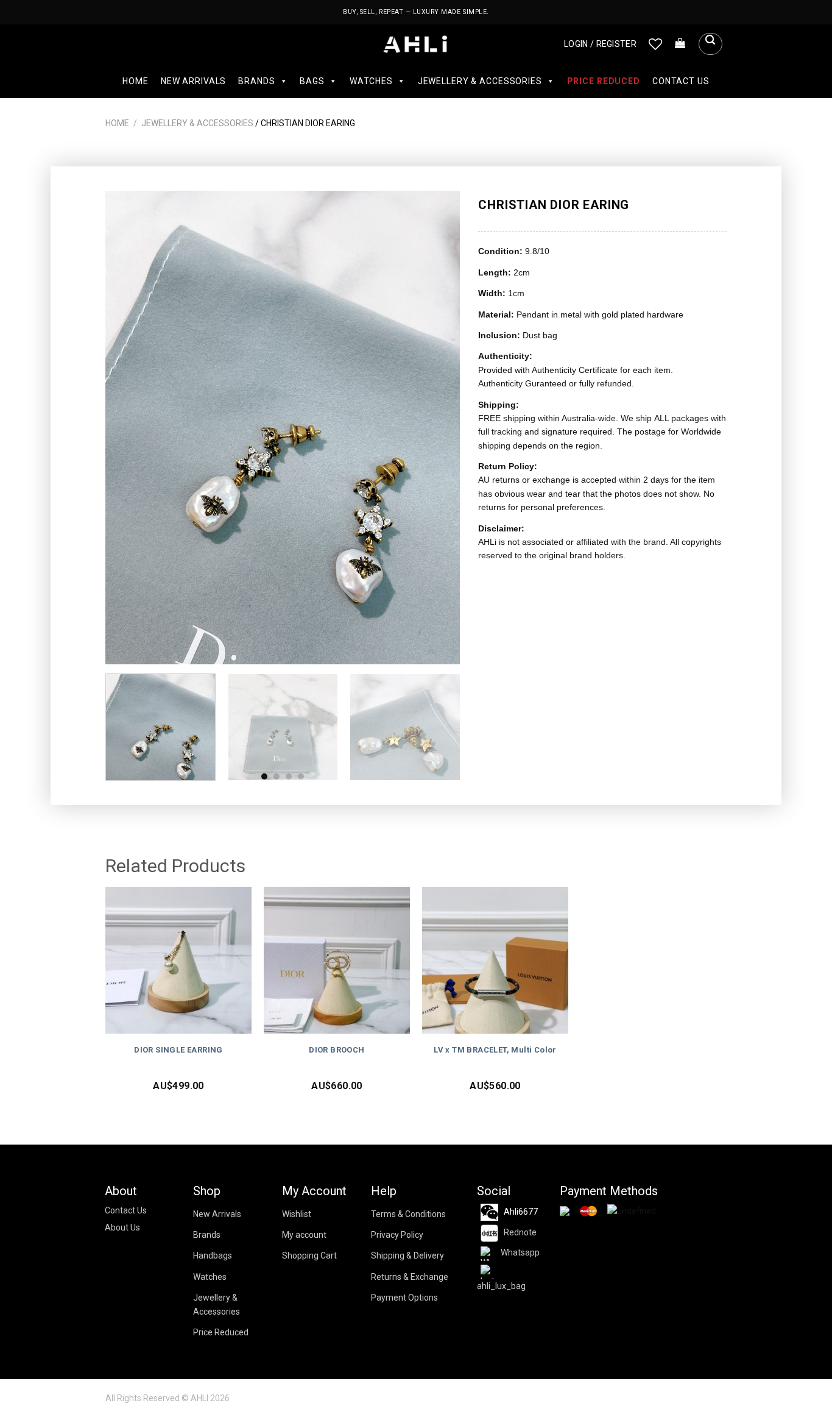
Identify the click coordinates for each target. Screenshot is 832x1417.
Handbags (212, 1255)
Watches (371, 81)
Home (135, 81)
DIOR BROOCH (336, 1049)
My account (304, 1235)
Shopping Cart (309, 1255)
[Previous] (128, 427)
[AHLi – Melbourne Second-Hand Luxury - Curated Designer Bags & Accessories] (416, 44)
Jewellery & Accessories (480, 81)
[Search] (710, 44)
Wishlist (296, 1214)
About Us (122, 1227)
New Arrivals (193, 81)
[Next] (438, 427)
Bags (312, 81)
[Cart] (680, 43)
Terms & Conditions (408, 1214)
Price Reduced (603, 81)
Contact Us (681, 81)
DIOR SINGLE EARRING (178, 1049)
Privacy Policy (397, 1235)
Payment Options (404, 1297)
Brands (256, 81)
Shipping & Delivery (407, 1255)
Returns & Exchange (409, 1277)
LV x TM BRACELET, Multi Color (495, 1049)
